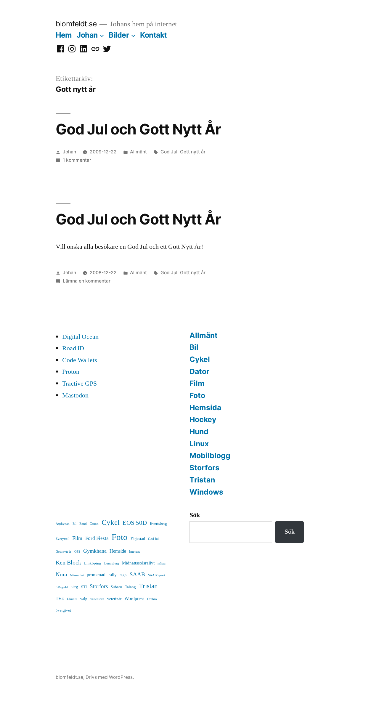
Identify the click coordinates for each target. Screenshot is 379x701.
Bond (83, 524)
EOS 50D (135, 523)
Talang (130, 587)
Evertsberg (158, 523)
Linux (199, 443)
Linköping (92, 563)
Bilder (119, 35)
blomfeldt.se (76, 23)
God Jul (168, 152)
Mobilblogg (210, 455)
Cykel (200, 359)
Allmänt (138, 152)
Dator (199, 371)
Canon (94, 524)
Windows (206, 491)
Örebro (152, 599)
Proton (70, 372)
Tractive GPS (79, 383)
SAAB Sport (156, 575)
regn (123, 575)
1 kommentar (77, 160)
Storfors (204, 467)
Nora (61, 574)
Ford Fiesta (97, 538)
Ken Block (68, 562)
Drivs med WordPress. (110, 677)
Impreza (134, 552)
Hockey (203, 419)
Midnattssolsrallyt (138, 563)
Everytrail (62, 539)
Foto (197, 395)
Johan (87, 35)
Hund (199, 431)
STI (84, 587)
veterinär (114, 598)
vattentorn (97, 599)
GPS (77, 552)
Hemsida (205, 407)
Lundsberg (111, 563)
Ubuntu (72, 599)
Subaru (116, 587)
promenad (96, 575)
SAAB (137, 574)
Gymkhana (95, 551)
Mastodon (75, 395)
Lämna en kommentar (86, 281)
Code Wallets (79, 360)
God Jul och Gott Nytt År (138, 129)
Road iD (73, 348)
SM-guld (62, 587)
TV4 (60, 598)
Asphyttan (63, 524)
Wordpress (134, 598)
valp (83, 598)
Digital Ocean (80, 337)
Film (197, 383)
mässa (162, 563)
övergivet (63, 610)
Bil (194, 347)
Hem (64, 35)
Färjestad (138, 538)
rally (112, 575)
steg (74, 587)
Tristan (202, 479)
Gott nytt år (192, 152)
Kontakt (153, 35)
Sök (195, 515)
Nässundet (77, 575)
